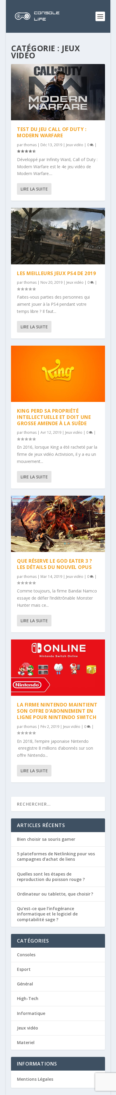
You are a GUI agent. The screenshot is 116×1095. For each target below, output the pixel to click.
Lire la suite (34, 189)
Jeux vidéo (74, 144)
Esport (24, 969)
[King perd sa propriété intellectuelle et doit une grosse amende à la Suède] (58, 374)
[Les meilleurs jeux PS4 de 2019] (58, 236)
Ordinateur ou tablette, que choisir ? (55, 894)
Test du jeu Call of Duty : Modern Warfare (51, 132)
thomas (30, 144)
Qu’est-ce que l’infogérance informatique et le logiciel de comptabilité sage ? (47, 914)
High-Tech (27, 998)
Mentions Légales (35, 1079)
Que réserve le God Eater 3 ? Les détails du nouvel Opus (54, 564)
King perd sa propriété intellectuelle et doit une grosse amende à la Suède (54, 417)
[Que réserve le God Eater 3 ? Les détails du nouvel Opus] (58, 524)
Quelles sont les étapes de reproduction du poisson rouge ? (51, 876)
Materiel (26, 1042)
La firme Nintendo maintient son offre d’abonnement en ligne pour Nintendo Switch (57, 710)
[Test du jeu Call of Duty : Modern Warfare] (58, 92)
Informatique (31, 1013)
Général (25, 984)
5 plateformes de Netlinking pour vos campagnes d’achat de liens (56, 856)
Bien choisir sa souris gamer (46, 839)
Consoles (26, 954)
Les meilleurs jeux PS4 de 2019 (56, 273)
